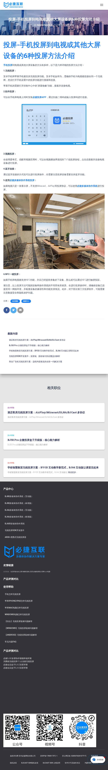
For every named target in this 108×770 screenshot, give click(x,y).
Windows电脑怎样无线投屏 (17, 614)
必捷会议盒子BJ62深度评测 (15, 664)
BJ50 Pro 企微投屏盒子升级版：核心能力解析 (29, 345)
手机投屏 (7, 65)
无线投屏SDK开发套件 (14, 530)
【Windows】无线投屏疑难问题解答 (21, 628)
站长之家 (19, 571)
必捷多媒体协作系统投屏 (22, 180)
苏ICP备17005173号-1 (49, 756)
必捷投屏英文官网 (38, 571)
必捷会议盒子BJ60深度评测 (15, 668)
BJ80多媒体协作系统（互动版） (19, 496)
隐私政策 (13, 763)
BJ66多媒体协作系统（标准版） (19, 517)
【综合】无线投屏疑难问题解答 (18, 621)
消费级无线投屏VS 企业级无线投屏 (18, 661)
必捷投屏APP (39, 97)
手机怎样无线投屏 (13, 594)
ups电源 (47, 571)
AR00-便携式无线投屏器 (15, 537)
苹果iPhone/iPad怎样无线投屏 (19, 601)
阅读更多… (72, 472)
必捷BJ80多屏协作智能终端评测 (17, 658)
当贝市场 (13, 571)
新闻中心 (26, 301)
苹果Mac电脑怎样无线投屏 (17, 608)
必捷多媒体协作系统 (87, 186)
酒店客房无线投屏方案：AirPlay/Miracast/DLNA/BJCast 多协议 (37, 340)
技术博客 (15, 301)
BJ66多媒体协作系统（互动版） (19, 510)
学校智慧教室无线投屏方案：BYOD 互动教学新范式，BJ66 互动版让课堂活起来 (44, 351)
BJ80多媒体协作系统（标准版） (19, 503)
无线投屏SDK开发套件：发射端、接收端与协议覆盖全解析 (34, 356)
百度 (31, 571)
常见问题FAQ (10, 642)
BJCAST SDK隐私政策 (29, 763)
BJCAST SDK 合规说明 (51, 763)
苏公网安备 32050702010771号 (74, 756)
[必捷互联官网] (14, 4)
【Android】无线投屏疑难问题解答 (21, 635)
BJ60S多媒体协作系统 (15, 523)
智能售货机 (26, 571)
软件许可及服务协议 (72, 763)
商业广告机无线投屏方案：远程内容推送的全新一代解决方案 (35, 361)
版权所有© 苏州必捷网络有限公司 (23, 756)
